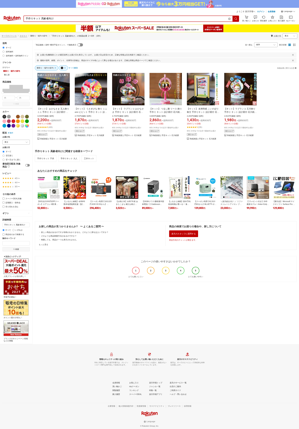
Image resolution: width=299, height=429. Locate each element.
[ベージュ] (22, 117)
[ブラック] (4, 117)
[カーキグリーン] (27, 117)
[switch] (27, 165)
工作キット (89, 158)
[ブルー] (4, 126)
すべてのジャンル (9, 36)
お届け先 (6, 137)
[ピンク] (4, 121)
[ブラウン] (18, 117)
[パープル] (13, 126)
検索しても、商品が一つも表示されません (59, 240)
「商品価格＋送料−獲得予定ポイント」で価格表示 (55, 45)
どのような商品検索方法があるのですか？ (59, 236)
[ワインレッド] (9, 121)
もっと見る (43, 244)
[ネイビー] (9, 126)
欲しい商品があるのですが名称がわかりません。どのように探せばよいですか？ (74, 232)
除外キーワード (9, 238)
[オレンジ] (18, 121)
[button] (288, 12)
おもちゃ (23, 36)
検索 (17, 104)
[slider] (2, 93)
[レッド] (13, 121)
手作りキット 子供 (45, 158)
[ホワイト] (13, 117)
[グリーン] (27, 121)
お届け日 (6, 147)
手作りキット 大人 (69, 158)
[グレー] (9, 117)
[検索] (236, 19)
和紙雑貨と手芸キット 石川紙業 (53, 139)
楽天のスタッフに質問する (183, 234)
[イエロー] (22, 121)
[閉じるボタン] (293, 54)
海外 (11, 133)
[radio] (3, 48)
